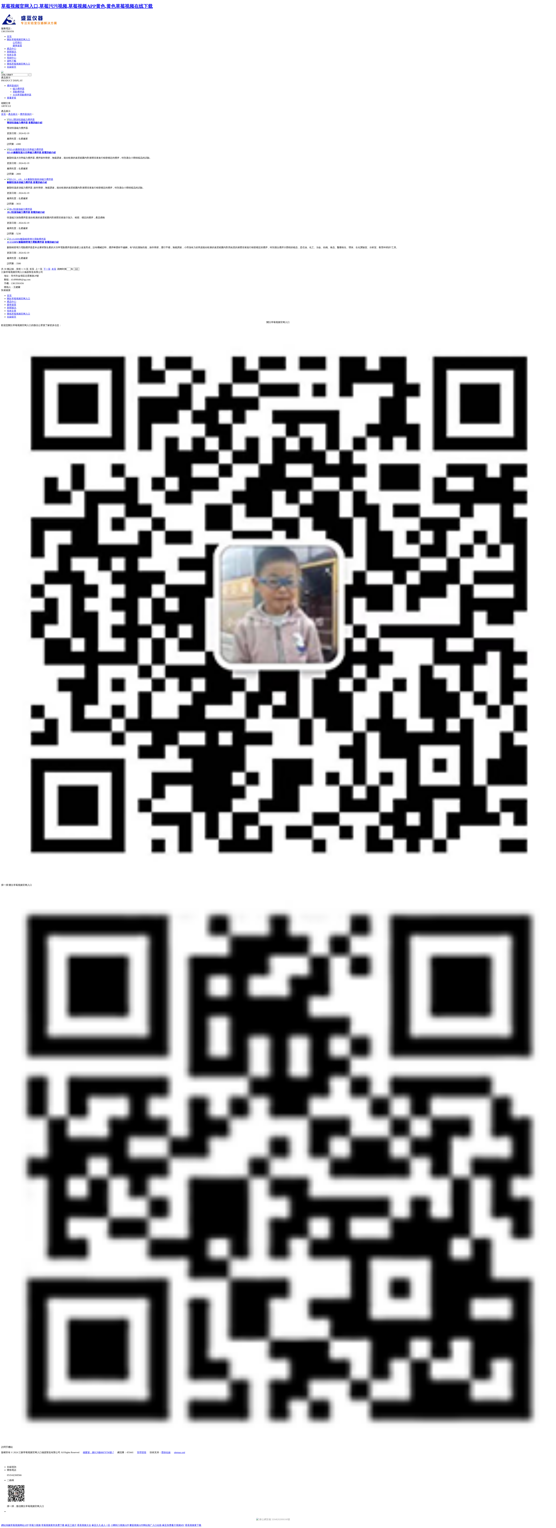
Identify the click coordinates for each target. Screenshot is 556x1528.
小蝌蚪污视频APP (120, 1525)
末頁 (54, 269)
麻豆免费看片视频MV (173, 1525)
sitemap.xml (179, 1452)
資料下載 (11, 61)
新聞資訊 (11, 51)
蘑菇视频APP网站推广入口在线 (145, 1525)
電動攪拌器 (18, 91)
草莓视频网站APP (19, 1525)
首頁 (9, 36)
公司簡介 (17, 42)
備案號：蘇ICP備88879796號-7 (98, 1452)
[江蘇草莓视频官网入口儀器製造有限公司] (54, 26)
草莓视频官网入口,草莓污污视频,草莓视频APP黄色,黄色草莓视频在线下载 (77, 6)
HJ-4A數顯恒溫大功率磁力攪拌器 (24, 152)
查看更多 (11, 98)
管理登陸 (141, 1452)
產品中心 (11, 48)
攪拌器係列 (13, 85)
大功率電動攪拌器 (22, 95)
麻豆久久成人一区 (101, 1525)
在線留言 (11, 67)
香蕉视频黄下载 (193, 1525)
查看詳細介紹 (35, 122)
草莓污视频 (35, 1525)
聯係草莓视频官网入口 (18, 64)
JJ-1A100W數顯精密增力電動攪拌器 (25, 242)
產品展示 (13, 114)
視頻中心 (11, 58)
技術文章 (11, 54)
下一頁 (46, 269)
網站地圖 (5, 1525)
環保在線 (166, 1452)
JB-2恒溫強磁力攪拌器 (18, 212)
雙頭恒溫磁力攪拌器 (17, 122)
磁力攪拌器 (18, 88)
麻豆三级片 (71, 1525)
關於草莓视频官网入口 (18, 39)
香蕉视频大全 (84, 1525)
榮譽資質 (17, 45)
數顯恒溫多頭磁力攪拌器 (20, 182)
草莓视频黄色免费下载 (52, 1525)
